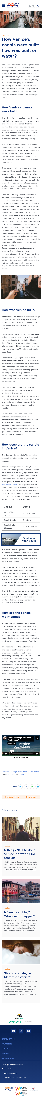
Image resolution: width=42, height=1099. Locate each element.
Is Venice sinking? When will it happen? (19, 914)
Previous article (12, 797)
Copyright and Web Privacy (12, 1065)
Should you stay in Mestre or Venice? (17, 975)
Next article (31, 797)
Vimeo (21, 774)
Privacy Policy (7, 1069)
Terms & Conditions (9, 1073)
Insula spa (10, 774)
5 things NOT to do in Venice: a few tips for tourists (19, 854)
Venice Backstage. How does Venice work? (20, 771)
